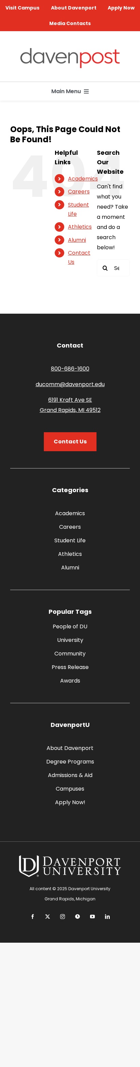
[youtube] (92, 916)
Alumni (77, 240)
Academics (83, 179)
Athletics (80, 227)
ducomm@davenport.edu (70, 384)
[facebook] (32, 916)
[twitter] (47, 916)
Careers (79, 191)
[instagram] (62, 916)
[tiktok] (77, 916)
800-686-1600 (70, 369)
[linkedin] (107, 916)
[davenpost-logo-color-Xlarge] (70, 51)
